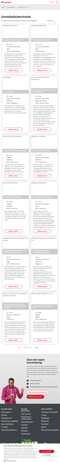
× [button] (58, 445)
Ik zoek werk (11, 7)
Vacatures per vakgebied (9, 421)
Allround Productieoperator (15, 151)
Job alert (4, 415)
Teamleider (8, 92)
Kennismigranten (27, 422)
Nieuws (43, 427)
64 (37, 347)
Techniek (24, 425)
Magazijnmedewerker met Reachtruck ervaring (15, 251)
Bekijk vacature (13, 70)
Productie (24, 431)
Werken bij (45, 421)
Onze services (26, 414)
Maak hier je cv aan (35, 397)
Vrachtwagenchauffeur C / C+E (44, 307)
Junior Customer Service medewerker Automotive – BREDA (15, 306)
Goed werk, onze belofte (49, 412)
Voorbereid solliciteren (9, 430)
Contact (44, 415)
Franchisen (45, 424)
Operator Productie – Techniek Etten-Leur (41, 251)
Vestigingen (45, 418)
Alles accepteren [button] (46, 451)
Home (3, 7)
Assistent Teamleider (41, 151)
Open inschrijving (7, 424)
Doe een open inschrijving (37, 392)
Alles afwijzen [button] (46, 455)
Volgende (41, 347)
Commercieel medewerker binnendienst (44, 91)
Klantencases (25, 434)
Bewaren (25, 70)
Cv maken (4, 427)
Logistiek (24, 428)
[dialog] (30, 453)
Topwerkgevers (6, 418)
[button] (20, 461)
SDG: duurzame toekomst (50, 430)
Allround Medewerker (13, 197)
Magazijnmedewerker (13, 40)
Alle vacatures (6, 412)
